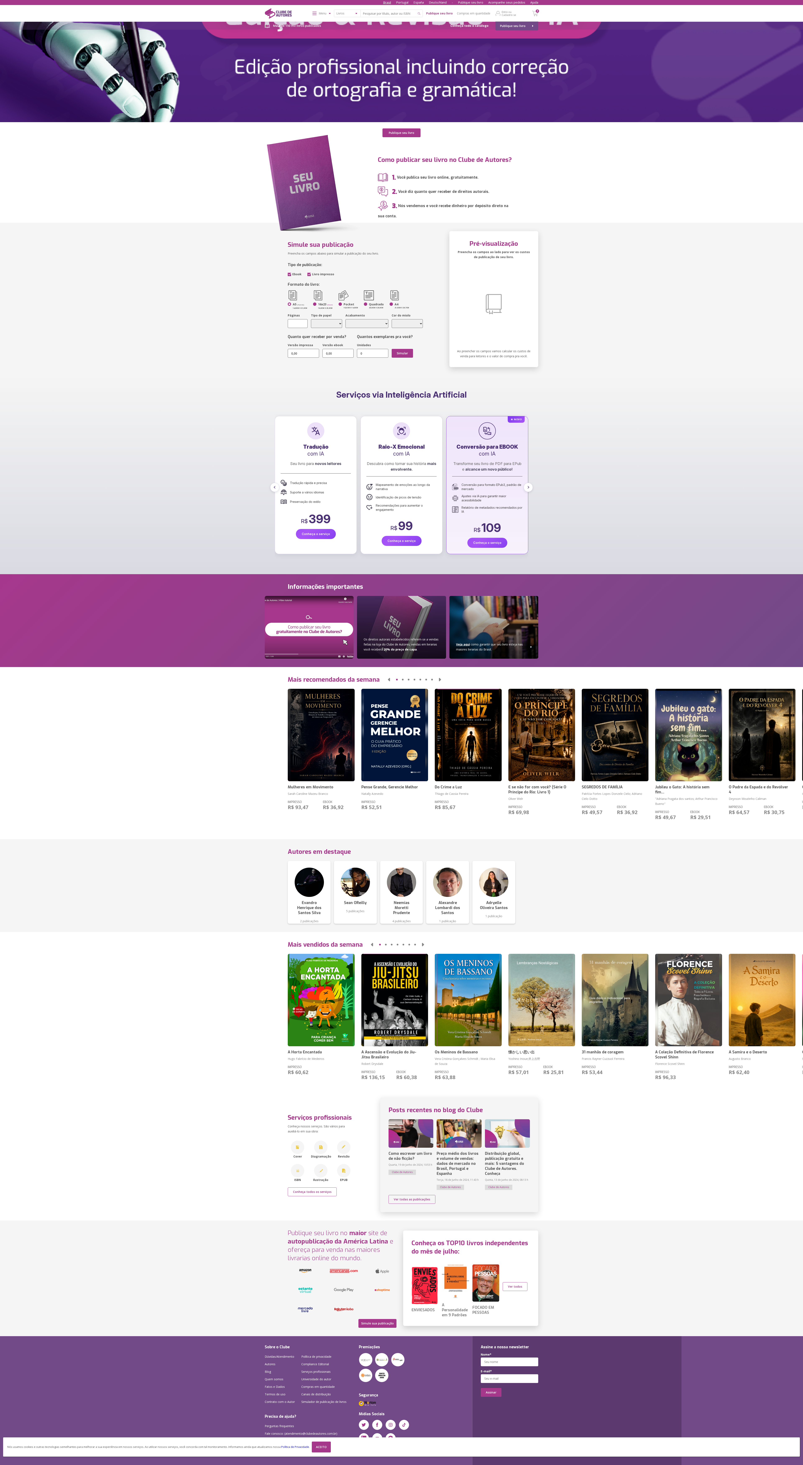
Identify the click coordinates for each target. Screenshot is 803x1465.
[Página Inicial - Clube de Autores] (278, 14)
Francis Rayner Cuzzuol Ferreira (603, 1059)
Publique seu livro (470, 2)
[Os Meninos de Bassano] (468, 1000)
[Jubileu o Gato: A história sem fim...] (688, 735)
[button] (274, 487)
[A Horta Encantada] (321, 1000)
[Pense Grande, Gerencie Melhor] (394, 735)
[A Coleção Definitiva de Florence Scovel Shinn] (688, 1000)
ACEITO (321, 1447)
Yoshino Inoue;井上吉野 (524, 1059)
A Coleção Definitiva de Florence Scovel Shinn (684, 1055)
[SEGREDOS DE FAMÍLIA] (615, 735)
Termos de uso (275, 1394)
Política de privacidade (316, 1357)
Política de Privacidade (295, 1447)
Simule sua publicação (377, 1323)
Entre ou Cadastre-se (509, 13)
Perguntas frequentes (279, 1426)
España (418, 2)
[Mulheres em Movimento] (321, 735)
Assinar (491, 1392)
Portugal (402, 2)
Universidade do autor (316, 1379)
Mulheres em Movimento (310, 787)
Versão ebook (332, 345)
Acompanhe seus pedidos (506, 2)
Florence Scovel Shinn (670, 1064)
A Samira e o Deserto (748, 1052)
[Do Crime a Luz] (468, 735)
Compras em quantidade (473, 13)
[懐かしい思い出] (541, 1000)
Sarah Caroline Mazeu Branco (308, 794)
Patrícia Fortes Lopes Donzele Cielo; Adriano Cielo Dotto (612, 796)
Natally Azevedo (372, 794)
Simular (402, 353)
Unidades (364, 345)
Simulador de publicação (324, 1402)
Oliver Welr (515, 799)
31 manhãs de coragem (603, 1052)
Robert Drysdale (372, 1064)
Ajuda (534, 2)
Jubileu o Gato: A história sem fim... (682, 790)
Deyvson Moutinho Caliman (747, 799)
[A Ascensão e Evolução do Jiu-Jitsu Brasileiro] (394, 1000)
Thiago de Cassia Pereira (451, 794)
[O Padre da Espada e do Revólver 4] (762, 735)
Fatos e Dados (275, 1387)
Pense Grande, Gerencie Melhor (389, 787)
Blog (268, 1372)
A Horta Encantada (305, 1052)
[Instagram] (391, 1425)
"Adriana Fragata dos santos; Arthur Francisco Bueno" (686, 801)
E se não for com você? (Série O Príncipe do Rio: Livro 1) (537, 790)
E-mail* (486, 1371)
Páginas (294, 315)
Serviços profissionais (316, 1372)
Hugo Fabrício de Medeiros (306, 1059)
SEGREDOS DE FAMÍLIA (602, 787)
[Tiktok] (404, 1425)
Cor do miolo (401, 315)
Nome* (486, 1354)
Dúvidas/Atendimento (279, 1357)
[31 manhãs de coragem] (615, 1000)
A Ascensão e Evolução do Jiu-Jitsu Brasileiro (388, 1055)
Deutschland (438, 2)
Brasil (387, 2)
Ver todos (515, 1286)
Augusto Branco (740, 1059)
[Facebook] (377, 1425)
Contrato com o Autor (280, 1402)
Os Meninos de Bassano (456, 1052)
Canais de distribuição (316, 1394)
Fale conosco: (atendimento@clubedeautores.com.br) (301, 1434)
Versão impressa (300, 345)
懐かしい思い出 (521, 1052)
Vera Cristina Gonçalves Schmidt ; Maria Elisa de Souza (465, 1061)
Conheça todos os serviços (312, 1192)
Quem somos (274, 1379)
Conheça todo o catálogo (469, 26)
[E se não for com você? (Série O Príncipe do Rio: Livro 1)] (541, 735)
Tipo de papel (321, 315)
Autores (270, 1364)
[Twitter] (364, 1425)
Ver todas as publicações (412, 1199)
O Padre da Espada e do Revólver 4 (758, 790)
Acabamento (355, 315)
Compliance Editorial (315, 1364)
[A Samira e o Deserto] (762, 1000)
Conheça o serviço (316, 534)
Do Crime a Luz (448, 787)
